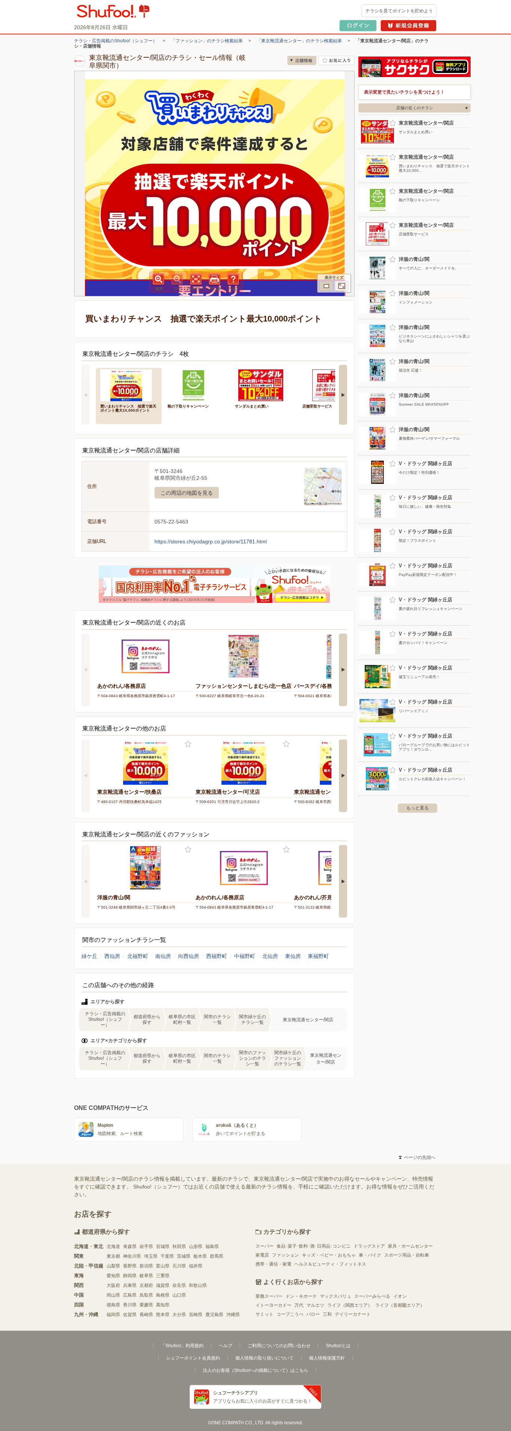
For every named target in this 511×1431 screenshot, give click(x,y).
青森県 (130, 1246)
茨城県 (183, 1256)
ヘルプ (225, 1345)
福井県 (195, 1266)
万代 (298, 1305)
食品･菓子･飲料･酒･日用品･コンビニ (313, 1246)
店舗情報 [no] (301, 60)
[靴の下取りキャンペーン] (196, 384)
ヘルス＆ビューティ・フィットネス (330, 1264)
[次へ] (343, 395)
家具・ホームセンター (410, 1246)
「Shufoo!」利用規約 (182, 1345)
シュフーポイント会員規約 (193, 1358)
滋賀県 (162, 1285)
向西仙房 (188, 956)
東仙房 (293, 956)
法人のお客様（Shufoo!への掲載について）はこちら (255, 1370)
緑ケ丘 (89, 956)
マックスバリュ (335, 1296)
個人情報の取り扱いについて (264, 1358)
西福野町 (216, 956)
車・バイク (370, 1255)
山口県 (179, 1295)
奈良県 (179, 1285)
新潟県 (146, 1266)
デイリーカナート (353, 1314)
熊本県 (162, 1314)
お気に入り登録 (188, 744)
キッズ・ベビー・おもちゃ (329, 1255)
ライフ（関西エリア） (349, 1305)
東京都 (113, 1256)
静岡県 (130, 1275)
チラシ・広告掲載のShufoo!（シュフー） (115, 40)
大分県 (179, 1314)
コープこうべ (289, 1314)
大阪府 (113, 1285)
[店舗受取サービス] (331, 384)
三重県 (162, 1275)
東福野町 (318, 956)
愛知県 (113, 1275)
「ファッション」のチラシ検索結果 (207, 40)
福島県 (212, 1246)
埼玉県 (150, 1256)
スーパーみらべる (372, 1296)
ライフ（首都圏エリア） (400, 1305)
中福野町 (244, 956)
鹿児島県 (214, 1314)
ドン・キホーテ (301, 1296)
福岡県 (113, 1314)
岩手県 (146, 1246)
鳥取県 (146, 1295)
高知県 (162, 1305)
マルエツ (315, 1305)
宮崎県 (195, 1314)
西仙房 (112, 956)
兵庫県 (130, 1285)
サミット (264, 1314)
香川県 (130, 1305)
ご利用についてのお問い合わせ (279, 1345)
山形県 (195, 1246)
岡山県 (113, 1295)
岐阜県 (146, 1275)
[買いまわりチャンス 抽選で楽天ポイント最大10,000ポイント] (129, 384)
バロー (313, 1314)
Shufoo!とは (338, 1345)
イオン (400, 1296)
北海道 (113, 1246)
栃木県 (200, 1256)
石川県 (179, 1266)
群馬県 (216, 1256)
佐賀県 (130, 1314)
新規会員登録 (408, 25)
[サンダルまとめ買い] (263, 384)
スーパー (264, 1246)
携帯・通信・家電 (273, 1264)
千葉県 (167, 1256)
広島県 (130, 1295)
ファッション (285, 1255)
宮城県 (162, 1246)
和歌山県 (198, 1285)
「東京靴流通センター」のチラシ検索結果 (299, 40)
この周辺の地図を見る (186, 493)
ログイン (358, 25)
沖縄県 (233, 1314)
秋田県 (179, 1246)
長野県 (130, 1266)
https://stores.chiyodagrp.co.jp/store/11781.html (210, 541)
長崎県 (146, 1314)
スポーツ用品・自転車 (406, 1255)
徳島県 (113, 1305)
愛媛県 (146, 1305)
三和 (327, 1314)
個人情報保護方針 (327, 1358)
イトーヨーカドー (273, 1305)
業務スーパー (269, 1296)
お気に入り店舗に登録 (336, 60)
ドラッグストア (369, 1246)
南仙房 (163, 956)
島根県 (162, 1295)
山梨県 (113, 1266)
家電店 (262, 1255)
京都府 (146, 1285)
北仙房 (270, 956)
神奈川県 (132, 1256)
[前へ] (86, 395)
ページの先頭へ (417, 1157)
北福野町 (137, 956)
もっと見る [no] (417, 808)
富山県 (162, 1266)
